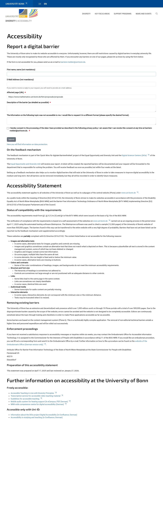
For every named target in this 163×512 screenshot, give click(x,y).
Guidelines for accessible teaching (25, 399)
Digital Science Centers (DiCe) (134, 155)
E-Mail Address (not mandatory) (20, 79)
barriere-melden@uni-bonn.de (73, 62)
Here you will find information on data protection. (27, 144)
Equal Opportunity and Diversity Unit (25, 164)
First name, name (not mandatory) (21, 69)
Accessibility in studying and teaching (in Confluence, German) (37, 417)
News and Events (143, 14)
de (40, 3)
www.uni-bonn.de (128, 193)
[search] (155, 15)
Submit (11, 139)
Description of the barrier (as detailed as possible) (28, 102)
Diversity (86, 14)
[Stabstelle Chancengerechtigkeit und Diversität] (21, 13)
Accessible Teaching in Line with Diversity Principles (32, 393)
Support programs (122, 14)
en (45, 3)
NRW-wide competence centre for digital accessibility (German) (37, 404)
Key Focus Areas (102, 14)
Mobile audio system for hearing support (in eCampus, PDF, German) (39, 401)
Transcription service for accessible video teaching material (35, 396)
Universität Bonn (15, 3)
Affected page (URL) (15, 92)
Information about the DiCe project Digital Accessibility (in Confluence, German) (44, 415)
